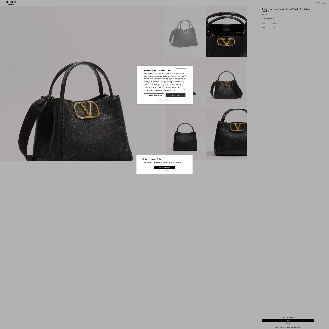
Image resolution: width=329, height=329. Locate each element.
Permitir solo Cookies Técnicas (154, 95)
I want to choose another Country (164, 170)
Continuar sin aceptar (181, 68)
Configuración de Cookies (164, 99)
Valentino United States (164, 167)
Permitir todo (175, 95)
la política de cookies (159, 90)
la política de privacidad (170, 90)
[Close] (187, 159)
